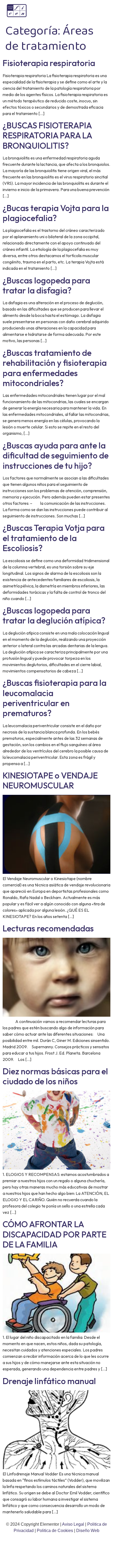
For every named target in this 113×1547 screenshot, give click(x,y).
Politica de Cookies (55, 1530)
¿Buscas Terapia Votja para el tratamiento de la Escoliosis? (54, 537)
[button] (101, 10)
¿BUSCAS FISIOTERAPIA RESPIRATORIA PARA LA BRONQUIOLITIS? (47, 135)
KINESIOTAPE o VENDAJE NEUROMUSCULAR (50, 780)
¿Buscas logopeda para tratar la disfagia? (46, 285)
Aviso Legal (73, 1524)
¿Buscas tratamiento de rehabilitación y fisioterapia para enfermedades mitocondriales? (55, 367)
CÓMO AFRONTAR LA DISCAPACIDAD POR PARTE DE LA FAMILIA (54, 1234)
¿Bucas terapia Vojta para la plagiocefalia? (56, 213)
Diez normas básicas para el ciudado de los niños (55, 1076)
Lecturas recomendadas (48, 928)
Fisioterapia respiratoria (49, 63)
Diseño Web (87, 1530)
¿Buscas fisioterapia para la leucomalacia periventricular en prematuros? (54, 697)
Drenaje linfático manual (49, 1381)
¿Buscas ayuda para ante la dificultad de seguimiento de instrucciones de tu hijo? (56, 455)
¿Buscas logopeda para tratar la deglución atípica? (54, 615)
